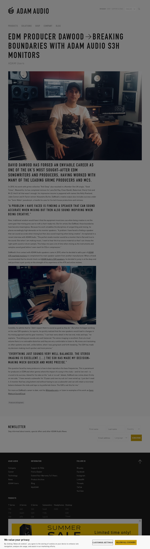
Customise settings (103, 542)
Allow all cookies (125, 542)
